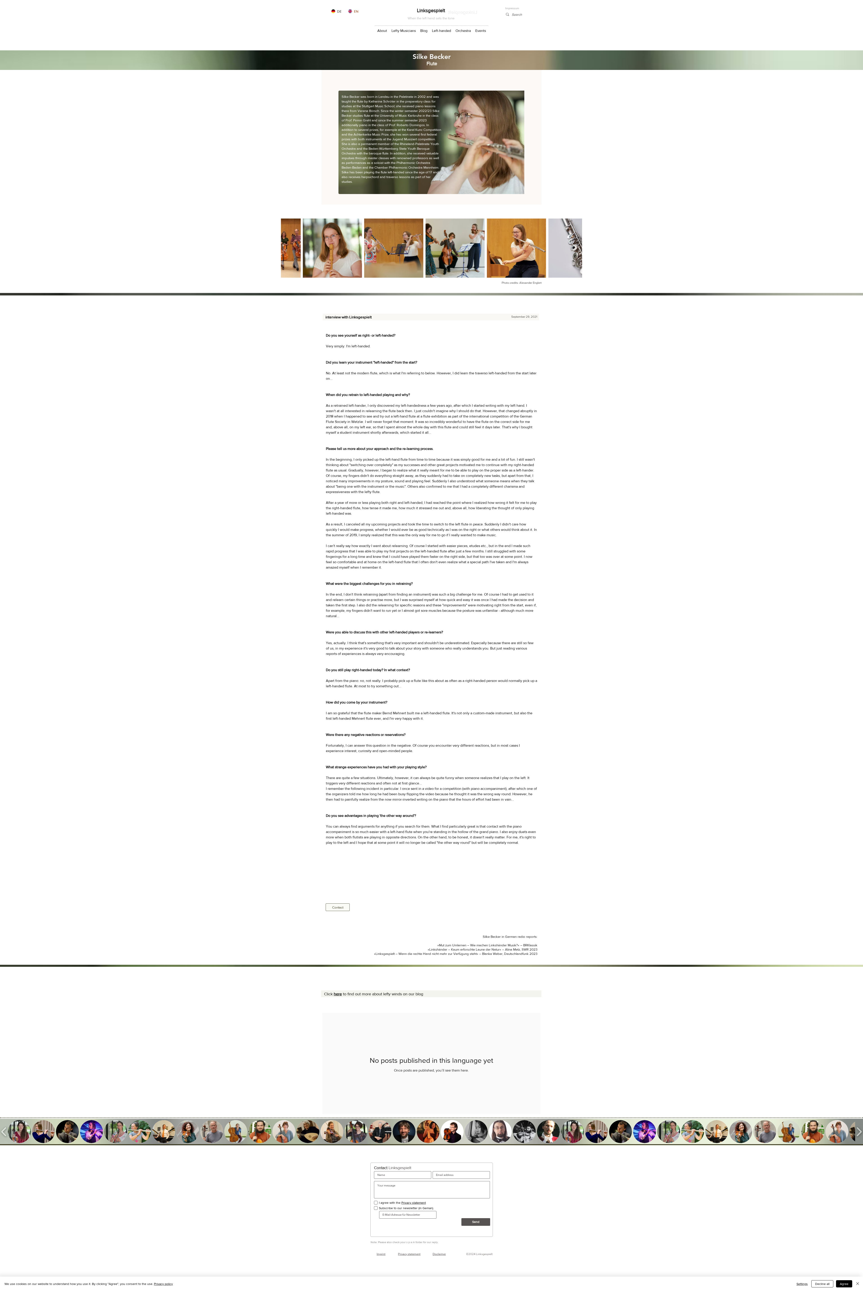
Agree (844, 1284)
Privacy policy (163, 1284)
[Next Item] (574, 248)
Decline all (822, 1284)
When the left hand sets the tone (431, 18)
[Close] (857, 1283)
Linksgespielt (431, 10)
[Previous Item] (288, 248)
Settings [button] (802, 1284)
